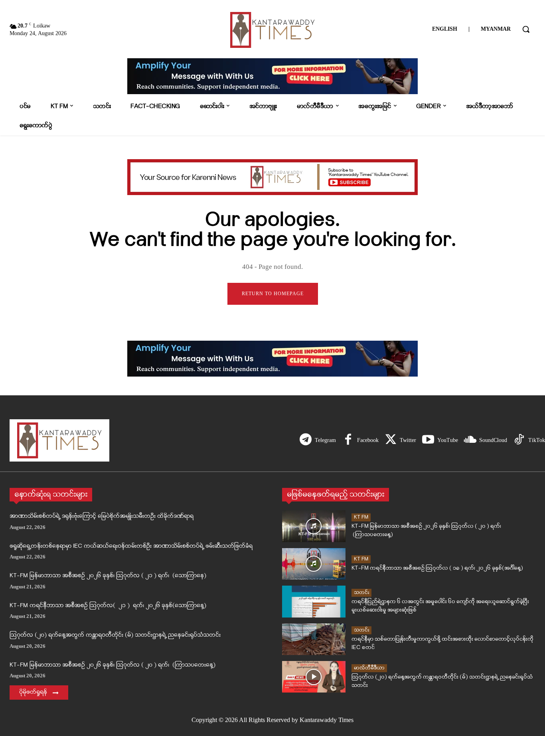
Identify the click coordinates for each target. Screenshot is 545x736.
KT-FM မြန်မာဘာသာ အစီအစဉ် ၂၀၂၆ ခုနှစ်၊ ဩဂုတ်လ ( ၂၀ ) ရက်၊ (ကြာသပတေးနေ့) (112, 665)
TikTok (536, 440)
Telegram (325, 440)
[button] (525, 29)
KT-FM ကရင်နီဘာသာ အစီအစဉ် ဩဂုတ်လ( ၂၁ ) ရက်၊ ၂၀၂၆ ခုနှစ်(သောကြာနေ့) (108, 606)
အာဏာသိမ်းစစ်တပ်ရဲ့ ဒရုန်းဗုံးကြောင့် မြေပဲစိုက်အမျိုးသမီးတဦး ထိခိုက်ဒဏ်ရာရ (102, 516)
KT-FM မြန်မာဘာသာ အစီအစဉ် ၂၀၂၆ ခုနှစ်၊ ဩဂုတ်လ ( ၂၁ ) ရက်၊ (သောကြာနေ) (108, 576)
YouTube (447, 440)
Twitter (408, 440)
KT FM (361, 517)
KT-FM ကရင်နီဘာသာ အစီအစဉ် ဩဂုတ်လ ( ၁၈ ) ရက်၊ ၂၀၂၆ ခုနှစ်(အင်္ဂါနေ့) (437, 568)
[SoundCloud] (470, 440)
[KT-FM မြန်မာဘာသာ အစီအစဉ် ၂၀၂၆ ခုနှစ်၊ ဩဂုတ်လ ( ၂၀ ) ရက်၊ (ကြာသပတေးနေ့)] (314, 526)
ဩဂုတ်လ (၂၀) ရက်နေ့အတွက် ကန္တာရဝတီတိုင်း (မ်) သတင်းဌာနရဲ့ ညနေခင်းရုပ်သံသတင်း (115, 635)
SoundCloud (493, 440)
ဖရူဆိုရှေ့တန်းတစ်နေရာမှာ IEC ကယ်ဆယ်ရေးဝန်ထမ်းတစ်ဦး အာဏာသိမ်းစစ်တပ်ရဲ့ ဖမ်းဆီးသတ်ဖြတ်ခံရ (131, 546)
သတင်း (361, 592)
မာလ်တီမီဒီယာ (369, 668)
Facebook (368, 440)
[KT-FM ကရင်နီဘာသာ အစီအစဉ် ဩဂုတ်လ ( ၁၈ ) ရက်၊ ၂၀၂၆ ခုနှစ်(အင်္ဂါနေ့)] (314, 564)
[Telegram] (306, 440)
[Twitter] (391, 440)
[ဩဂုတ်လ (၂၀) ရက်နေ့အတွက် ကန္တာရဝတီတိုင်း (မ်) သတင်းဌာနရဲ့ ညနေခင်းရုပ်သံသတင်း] (314, 677)
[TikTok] (519, 440)
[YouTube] (428, 440)
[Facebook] (348, 440)
